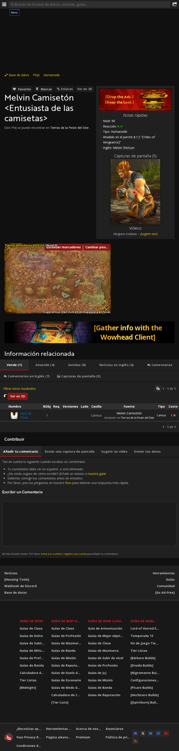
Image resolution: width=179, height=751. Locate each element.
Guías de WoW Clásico (106, 621)
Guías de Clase (31, 628)
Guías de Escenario (66, 680)
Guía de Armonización (105, 628)
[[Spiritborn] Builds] (145, 702)
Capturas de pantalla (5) (135, 155)
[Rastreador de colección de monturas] (89, 332)
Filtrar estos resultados (19, 388)
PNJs (36, 75)
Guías (170, 579)
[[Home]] (8, 740)
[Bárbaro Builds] (143, 658)
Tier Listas (28, 680)
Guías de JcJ (97, 673)
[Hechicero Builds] (145, 695)
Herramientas (164, 573)
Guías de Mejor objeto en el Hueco (106, 636)
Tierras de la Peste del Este (69, 128)
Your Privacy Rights (29, 737)
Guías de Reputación (66, 665)
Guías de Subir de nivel (33, 643)
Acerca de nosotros (89, 729)
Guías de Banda (32, 665)
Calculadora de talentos (33, 673)
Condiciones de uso (29, 746)
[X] (143, 733)
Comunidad (166, 586)
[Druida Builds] (142, 665)
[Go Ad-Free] (165, 592)
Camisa (161, 415)
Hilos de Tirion (26, 415)
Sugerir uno (149, 234)
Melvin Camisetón (129, 413)
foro (68, 483)
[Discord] (135, 733)
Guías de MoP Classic (66, 621)
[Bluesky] (150, 733)
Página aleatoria (59, 737)
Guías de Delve (31, 636)
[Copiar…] (158, 388)
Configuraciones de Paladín (145, 680)
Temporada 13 (142, 636)
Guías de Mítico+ (33, 651)
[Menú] (4, 4)
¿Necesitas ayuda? (29, 729)
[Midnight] (28, 687)
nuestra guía (96, 474)
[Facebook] (158, 733)
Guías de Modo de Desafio (66, 687)
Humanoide (51, 75)
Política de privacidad (119, 737)
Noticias (10, 573)
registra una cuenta (75, 553)
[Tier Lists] (59, 702)
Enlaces (67, 89)
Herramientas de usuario (59, 729)
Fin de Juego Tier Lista (145, 643)
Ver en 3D (84, 89)
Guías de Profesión (33, 658)
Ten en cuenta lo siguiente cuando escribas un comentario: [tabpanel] (65, 508)
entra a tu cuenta (51, 553)
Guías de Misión (63, 658)
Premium (83, 737)
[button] (83, 280)
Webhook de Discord (20, 586)
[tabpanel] (89, 407)
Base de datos (19, 75)
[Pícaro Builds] (142, 687)
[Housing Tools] (16, 579)
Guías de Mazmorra (66, 643)
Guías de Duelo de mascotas (66, 673)
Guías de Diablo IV (145, 621)
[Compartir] (174, 4)
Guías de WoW (31, 621)
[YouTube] (166, 733)
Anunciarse (114, 729)
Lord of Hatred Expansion (145, 628)
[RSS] (135, 741)
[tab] (14, 365)
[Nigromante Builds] (145, 673)
